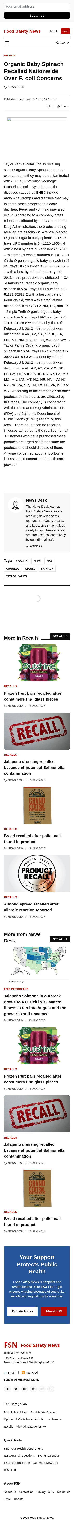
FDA (49, 561)
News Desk (16, 87)
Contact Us (26, 1492)
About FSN (54, 1311)
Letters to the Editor (17, 1463)
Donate (18, 1499)
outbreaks (54, 1419)
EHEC (37, 561)
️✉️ (9, 1372)
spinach (47, 568)
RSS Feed (10, 1470)
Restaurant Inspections (19, 1455)
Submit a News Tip (45, 1463)
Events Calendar (48, 1455)
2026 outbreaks (16, 989)
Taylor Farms (16, 576)
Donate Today (22, 1311)
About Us (10, 1492)
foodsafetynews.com (17, 1352)
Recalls (10, 55)
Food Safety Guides (43, 1412)
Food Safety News (41, 1517)
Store (7, 1499)
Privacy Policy (45, 1492)
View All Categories (29, 1426)
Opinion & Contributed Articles (24, 1419)
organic (12, 568)
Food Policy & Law (15, 1412)
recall (30, 568)
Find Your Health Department (23, 1448)
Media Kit (63, 1492)
